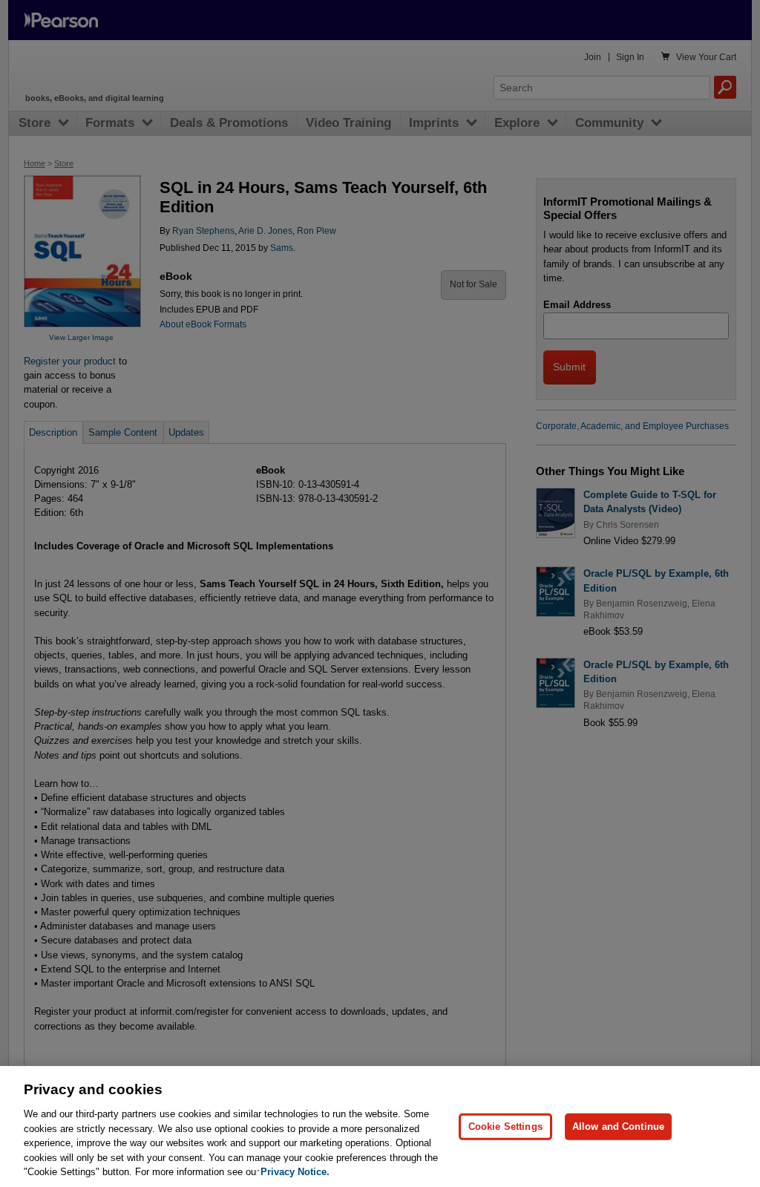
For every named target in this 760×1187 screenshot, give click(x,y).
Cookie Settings (505, 1126)
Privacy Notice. (295, 1171)
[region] (380, 1126)
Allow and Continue (618, 1126)
